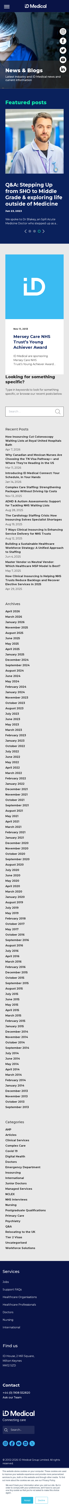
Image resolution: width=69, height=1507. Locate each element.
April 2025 (12, 649)
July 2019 (12, 907)
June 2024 (12, 676)
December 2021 (16, 789)
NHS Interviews (16, 1199)
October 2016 (15, 934)
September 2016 (17, 940)
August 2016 (14, 945)
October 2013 (14, 1101)
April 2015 (12, 1010)
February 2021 (15, 832)
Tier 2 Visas (13, 1237)
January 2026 (15, 622)
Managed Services (18, 1188)
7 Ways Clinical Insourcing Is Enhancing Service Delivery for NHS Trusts (34, 534)
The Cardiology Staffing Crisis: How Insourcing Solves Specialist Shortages (33, 520)
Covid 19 (11, 1151)
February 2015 (15, 1021)
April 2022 (12, 767)
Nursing (11, 1205)
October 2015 (14, 977)
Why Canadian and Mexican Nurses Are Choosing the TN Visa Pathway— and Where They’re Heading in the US (33, 461)
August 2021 (14, 810)
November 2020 (16, 848)
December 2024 (17, 659)
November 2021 (16, 794)
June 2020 (12, 875)
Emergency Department (22, 1167)
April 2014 (12, 1069)
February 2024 (15, 686)
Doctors (11, 1161)
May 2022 (12, 762)
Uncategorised (16, 1242)
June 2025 (12, 638)
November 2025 (16, 627)
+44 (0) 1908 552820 (16, 1392)
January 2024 (15, 692)
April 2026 (12, 611)
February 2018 (15, 918)
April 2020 (12, 886)
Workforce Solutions (20, 1248)
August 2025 (14, 633)
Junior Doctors (16, 1183)
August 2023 (14, 708)
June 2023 (12, 719)
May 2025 (12, 643)
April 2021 (12, 821)
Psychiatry (12, 1221)
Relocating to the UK (20, 1232)
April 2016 (12, 956)
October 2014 (15, 1042)
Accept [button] (27, 1500)
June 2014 (12, 1058)
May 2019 (12, 913)
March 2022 (13, 773)
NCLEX (10, 1194)
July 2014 (12, 1053)
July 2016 (12, 950)
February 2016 (15, 967)
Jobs (6, 1282)
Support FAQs (12, 1289)
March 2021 (13, 827)
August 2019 (14, 902)
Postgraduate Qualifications (25, 1210)
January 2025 (14, 654)
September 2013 (17, 1107)
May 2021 (11, 816)
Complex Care (15, 1145)
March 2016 (13, 961)
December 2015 (16, 972)
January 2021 (14, 837)
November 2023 (16, 697)
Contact (11, 1385)
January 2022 (14, 783)
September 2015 (17, 983)
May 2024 (12, 681)
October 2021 (14, 800)
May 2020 (12, 880)
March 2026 (13, 616)
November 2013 (16, 1096)
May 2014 (12, 1064)
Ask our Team (12, 1397)
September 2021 (17, 805)
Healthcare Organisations (20, 1297)
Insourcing (13, 1172)
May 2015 (11, 1004)
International (14, 1178)
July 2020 (12, 870)
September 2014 (17, 1047)
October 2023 (15, 703)
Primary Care (14, 1215)
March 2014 (13, 1074)
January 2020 (15, 897)
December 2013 (16, 1091)
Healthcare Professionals (19, 1304)
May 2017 (12, 929)
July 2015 (11, 994)
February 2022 (15, 778)
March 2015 (13, 1015)
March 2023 (13, 730)
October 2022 (15, 746)
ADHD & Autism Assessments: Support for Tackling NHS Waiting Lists (33, 506)
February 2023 (15, 735)
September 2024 (17, 665)
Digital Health (15, 1156)
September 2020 (17, 859)
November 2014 (16, 1037)
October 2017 (15, 924)
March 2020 (13, 891)
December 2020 (16, 843)
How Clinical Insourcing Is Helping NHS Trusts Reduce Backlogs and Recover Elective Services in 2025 (33, 583)
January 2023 (14, 740)
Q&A (8, 1226)
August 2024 (14, 670)
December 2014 (16, 1031)
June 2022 (12, 756)
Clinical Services (17, 1140)
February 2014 (15, 1080)
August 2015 (14, 988)
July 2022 (12, 751)
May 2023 (12, 724)
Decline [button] (41, 1500)
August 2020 (14, 864)
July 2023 (12, 713)
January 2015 (14, 1026)
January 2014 (14, 1085)
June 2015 (12, 999)
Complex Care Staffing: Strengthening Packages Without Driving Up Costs (33, 492)
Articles (10, 1135)
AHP (8, 1129)
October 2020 (15, 853)
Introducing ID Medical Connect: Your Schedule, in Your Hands (32, 477)
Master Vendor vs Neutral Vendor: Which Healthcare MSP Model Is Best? (32, 566)
